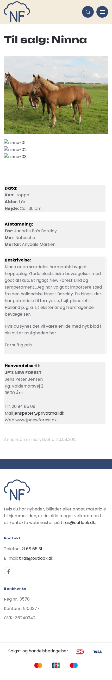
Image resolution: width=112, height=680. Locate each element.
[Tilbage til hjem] (17, 11)
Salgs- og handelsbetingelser (38, 651)
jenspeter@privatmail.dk (39, 413)
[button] (88, 12)
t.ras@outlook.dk (78, 523)
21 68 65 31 (31, 549)
